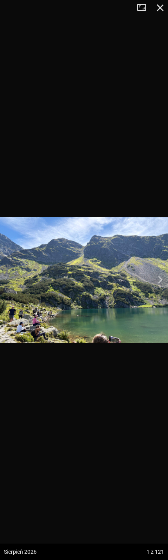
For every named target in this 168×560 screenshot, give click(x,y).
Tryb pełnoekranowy (144, 8)
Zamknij (160, 8)
